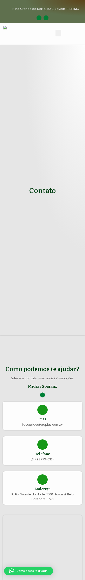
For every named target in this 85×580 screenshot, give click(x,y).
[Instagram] (46, 17)
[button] (58, 33)
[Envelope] (39, 17)
